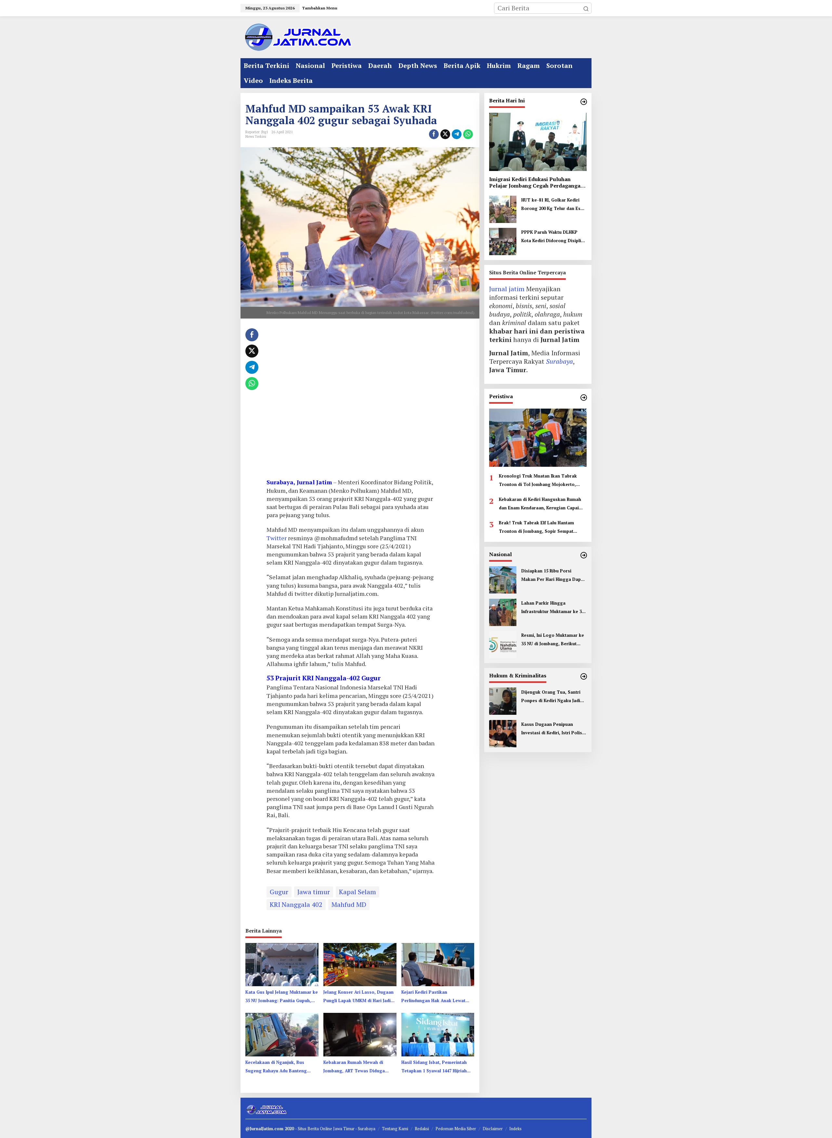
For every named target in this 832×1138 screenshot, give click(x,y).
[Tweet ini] (445, 134)
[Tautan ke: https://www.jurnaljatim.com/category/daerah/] (584, 102)
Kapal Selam (357, 891)
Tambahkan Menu (319, 8)
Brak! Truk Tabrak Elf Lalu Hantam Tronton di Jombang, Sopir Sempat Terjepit (536, 527)
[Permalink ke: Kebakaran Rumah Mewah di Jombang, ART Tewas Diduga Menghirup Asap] (359, 1034)
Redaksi (422, 1128)
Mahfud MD (349, 904)
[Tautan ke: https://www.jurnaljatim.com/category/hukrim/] (584, 676)
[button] (586, 8)
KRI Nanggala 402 (296, 904)
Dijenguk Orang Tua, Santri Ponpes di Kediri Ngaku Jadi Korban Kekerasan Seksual (550, 696)
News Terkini (255, 136)
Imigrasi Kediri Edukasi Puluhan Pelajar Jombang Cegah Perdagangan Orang (536, 182)
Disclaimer (493, 1128)
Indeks (515, 1128)
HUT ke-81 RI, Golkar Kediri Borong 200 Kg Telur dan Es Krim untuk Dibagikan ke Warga (550, 205)
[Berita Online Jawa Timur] (297, 36)
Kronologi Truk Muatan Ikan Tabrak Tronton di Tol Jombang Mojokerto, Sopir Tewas (538, 480)
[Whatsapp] (468, 134)
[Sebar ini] (434, 134)
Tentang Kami (395, 1128)
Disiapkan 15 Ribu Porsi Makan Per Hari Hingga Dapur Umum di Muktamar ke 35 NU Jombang (553, 575)
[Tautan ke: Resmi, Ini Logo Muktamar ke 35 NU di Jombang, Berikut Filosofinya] (502, 643)
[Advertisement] (350, 400)
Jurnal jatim (507, 288)
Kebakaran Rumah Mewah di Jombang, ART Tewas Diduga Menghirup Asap (354, 1067)
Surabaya (559, 361)
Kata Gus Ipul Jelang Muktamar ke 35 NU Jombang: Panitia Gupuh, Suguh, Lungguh (281, 997)
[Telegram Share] (457, 134)
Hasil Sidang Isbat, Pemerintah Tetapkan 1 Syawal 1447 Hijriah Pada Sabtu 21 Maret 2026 (434, 1067)
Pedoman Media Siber (456, 1128)
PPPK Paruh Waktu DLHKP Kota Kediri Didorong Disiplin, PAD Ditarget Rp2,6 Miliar (553, 237)
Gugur (279, 891)
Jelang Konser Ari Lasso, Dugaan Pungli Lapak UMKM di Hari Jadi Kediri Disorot (358, 997)
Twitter (276, 538)
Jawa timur (313, 891)
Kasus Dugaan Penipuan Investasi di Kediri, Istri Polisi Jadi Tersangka (552, 729)
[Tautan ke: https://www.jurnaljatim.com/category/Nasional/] (584, 555)
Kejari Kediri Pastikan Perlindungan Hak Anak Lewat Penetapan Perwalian (433, 997)
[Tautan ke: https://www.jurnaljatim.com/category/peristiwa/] (584, 397)
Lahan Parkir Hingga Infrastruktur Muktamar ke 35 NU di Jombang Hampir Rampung (552, 607)
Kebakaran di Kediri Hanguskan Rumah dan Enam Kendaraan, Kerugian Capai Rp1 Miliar (540, 504)
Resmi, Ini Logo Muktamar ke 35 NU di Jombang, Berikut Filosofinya (552, 639)
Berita (313, 1128)
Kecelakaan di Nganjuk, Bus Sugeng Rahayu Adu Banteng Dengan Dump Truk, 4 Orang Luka (276, 1067)
